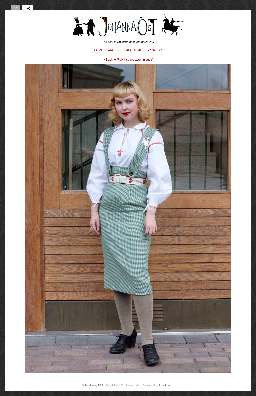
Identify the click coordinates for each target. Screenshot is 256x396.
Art (15, 8)
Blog (27, 8)
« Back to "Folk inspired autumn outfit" (128, 59)
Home (98, 50)
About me (134, 50)
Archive (114, 50)
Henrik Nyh (165, 385)
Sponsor (154, 50)
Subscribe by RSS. (93, 385)
